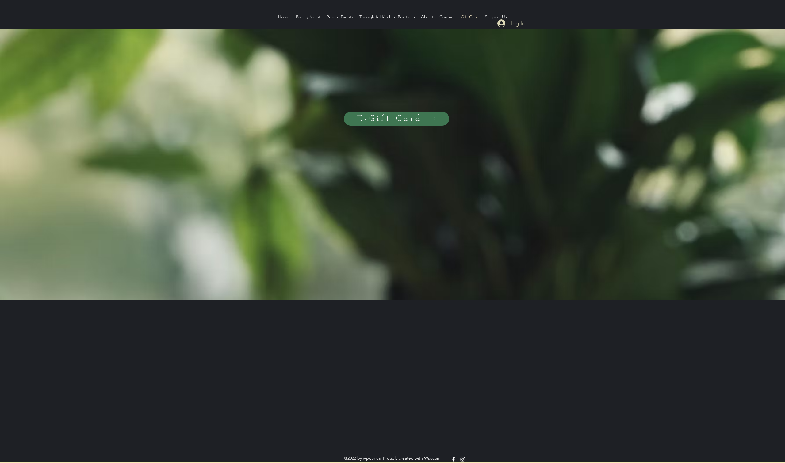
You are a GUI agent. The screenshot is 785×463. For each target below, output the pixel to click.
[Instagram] (463, 459)
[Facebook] (453, 459)
